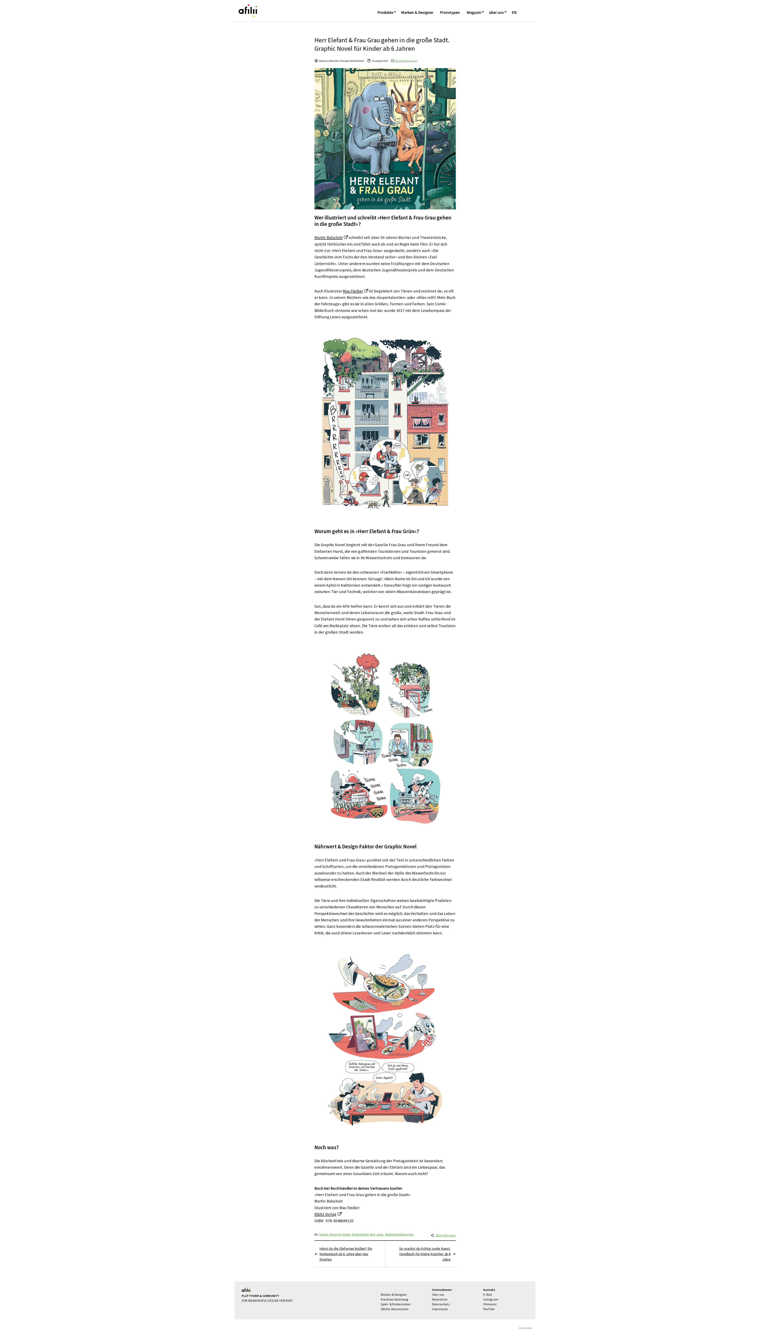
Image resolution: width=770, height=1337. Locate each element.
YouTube (489, 1309)
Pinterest (490, 1304)
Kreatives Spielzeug (394, 1299)
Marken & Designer (417, 12)
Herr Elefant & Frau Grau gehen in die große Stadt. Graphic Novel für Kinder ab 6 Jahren (382, 44)
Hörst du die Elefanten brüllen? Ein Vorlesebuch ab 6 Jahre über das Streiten (345, 1254)
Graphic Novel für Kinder (335, 1234)
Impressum (440, 1309)
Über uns (438, 1295)
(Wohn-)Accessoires (395, 1309)
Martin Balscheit (328, 237)
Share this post (445, 1235)
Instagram (490, 1299)
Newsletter (440, 1299)
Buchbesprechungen (406, 60)
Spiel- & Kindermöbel (396, 1304)
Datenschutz (441, 1304)
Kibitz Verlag (325, 1214)
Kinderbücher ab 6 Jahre (368, 1234)
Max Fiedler (353, 291)
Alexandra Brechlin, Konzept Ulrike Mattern (342, 60)
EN (514, 12)
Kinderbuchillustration (399, 1234)
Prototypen (450, 12)
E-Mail (487, 1295)
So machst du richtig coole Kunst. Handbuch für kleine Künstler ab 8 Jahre (425, 1254)
